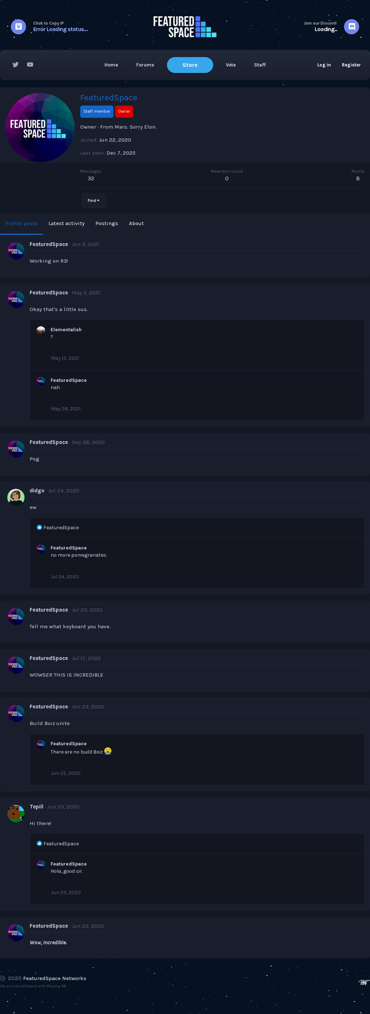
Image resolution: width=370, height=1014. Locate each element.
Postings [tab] (106, 223)
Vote (231, 65)
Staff (260, 65)
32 (91, 178)
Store (190, 64)
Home (111, 65)
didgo (37, 490)
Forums (145, 65)
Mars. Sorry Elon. (135, 127)
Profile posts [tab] (21, 223)
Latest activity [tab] (66, 223)
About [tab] (136, 223)
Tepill (36, 806)
